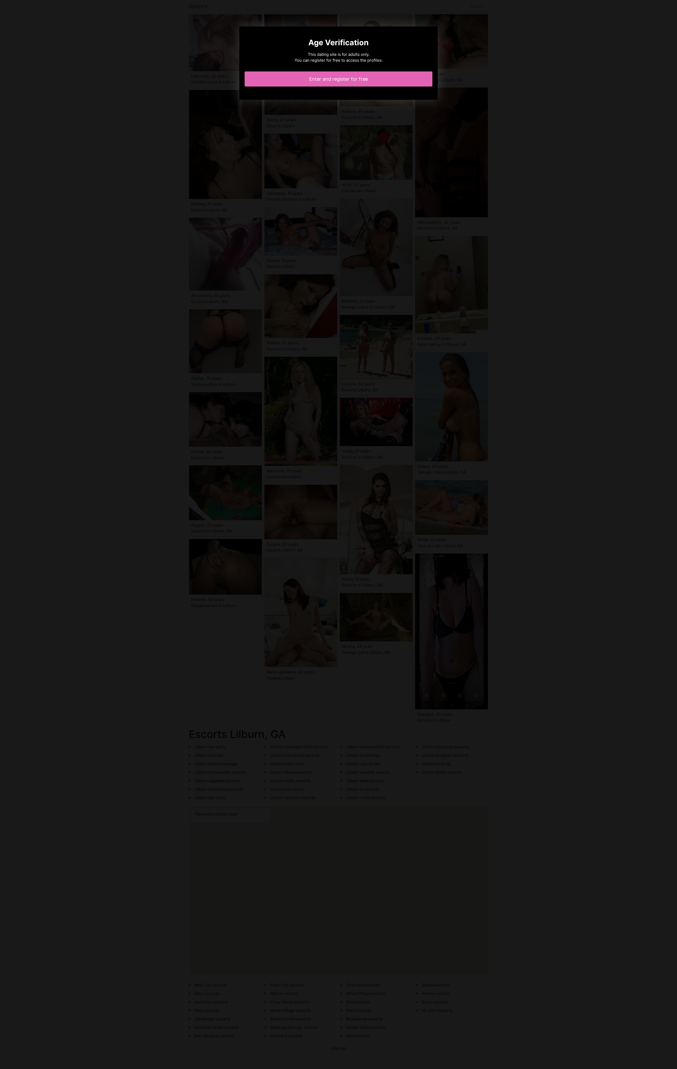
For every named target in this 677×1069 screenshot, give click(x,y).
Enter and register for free (338, 79)
